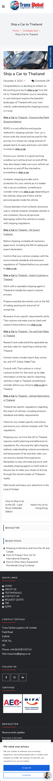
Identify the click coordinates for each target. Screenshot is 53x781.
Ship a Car (9, 117)
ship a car (32, 90)
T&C (7, 603)
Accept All (26, 768)
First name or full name (12, 738)
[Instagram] (14, 677)
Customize (26, 775)
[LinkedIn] (22, 677)
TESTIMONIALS (13, 592)
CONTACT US (12, 596)
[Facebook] (6, 677)
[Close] (51, 743)
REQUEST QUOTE (14, 599)
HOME (8, 586)
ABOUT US (10, 589)
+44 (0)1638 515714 (20, 649)
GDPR (8, 606)
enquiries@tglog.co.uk (18, 653)
